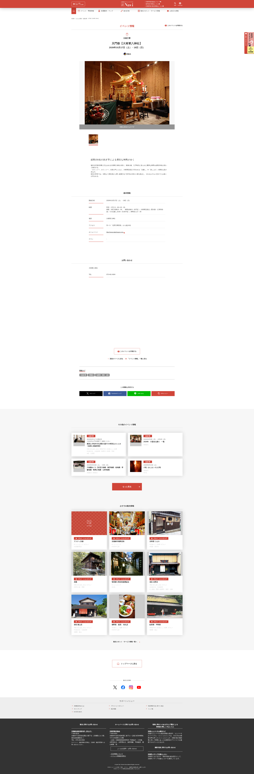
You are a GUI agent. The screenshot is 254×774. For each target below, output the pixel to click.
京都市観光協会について (153, 2)
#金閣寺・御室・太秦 (102, 375)
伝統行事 (85, 18)
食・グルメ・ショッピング (83, 538)
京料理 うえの (154, 541)
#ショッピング (78, 544)
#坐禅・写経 (110, 451)
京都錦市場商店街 (118, 541)
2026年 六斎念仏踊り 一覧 (154, 441)
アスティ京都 (78, 541)
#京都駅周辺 (78, 546)
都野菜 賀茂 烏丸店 (120, 624)
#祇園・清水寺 (154, 546)
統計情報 (113, 709)
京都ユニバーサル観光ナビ (157, 731)
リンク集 (150, 709)
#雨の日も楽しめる (93, 449)
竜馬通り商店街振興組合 (120, 582)
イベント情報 (79, 18)
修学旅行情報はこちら (152, 4)
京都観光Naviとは (79, 706)
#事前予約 (103, 449)
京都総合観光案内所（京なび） (81, 731)
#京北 (145, 472)
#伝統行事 (83, 375)
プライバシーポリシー (117, 706)
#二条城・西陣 (154, 589)
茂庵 (75, 582)
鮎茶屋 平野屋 (155, 624)
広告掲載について (117, 754)
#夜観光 (91, 375)
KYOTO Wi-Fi (78, 712)
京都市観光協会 (115, 731)
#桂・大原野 (91, 453)
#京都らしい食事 (112, 449)
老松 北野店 (154, 582)
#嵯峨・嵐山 (78, 632)
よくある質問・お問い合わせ (127, 748)
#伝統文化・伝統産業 (93, 451)
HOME (72, 18)
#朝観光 (89, 472)
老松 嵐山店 (78, 624)
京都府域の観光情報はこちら (154, 6)
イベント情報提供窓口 (118, 756)
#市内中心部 (115, 546)
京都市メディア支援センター (157, 754)
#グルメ (86, 544)
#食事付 (103, 451)
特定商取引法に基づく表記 (156, 706)
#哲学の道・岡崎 (79, 587)
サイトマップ (78, 709)
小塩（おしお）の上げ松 (152, 467)
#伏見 (113, 587)
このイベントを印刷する (175, 25)
